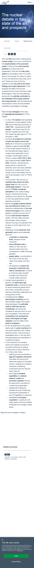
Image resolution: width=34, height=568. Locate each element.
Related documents (28, 41)
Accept (16, 556)
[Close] (2, 540)
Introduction (7, 41)
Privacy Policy (20, 550)
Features (17, 41)
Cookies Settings (16, 561)
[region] (17, 552)
